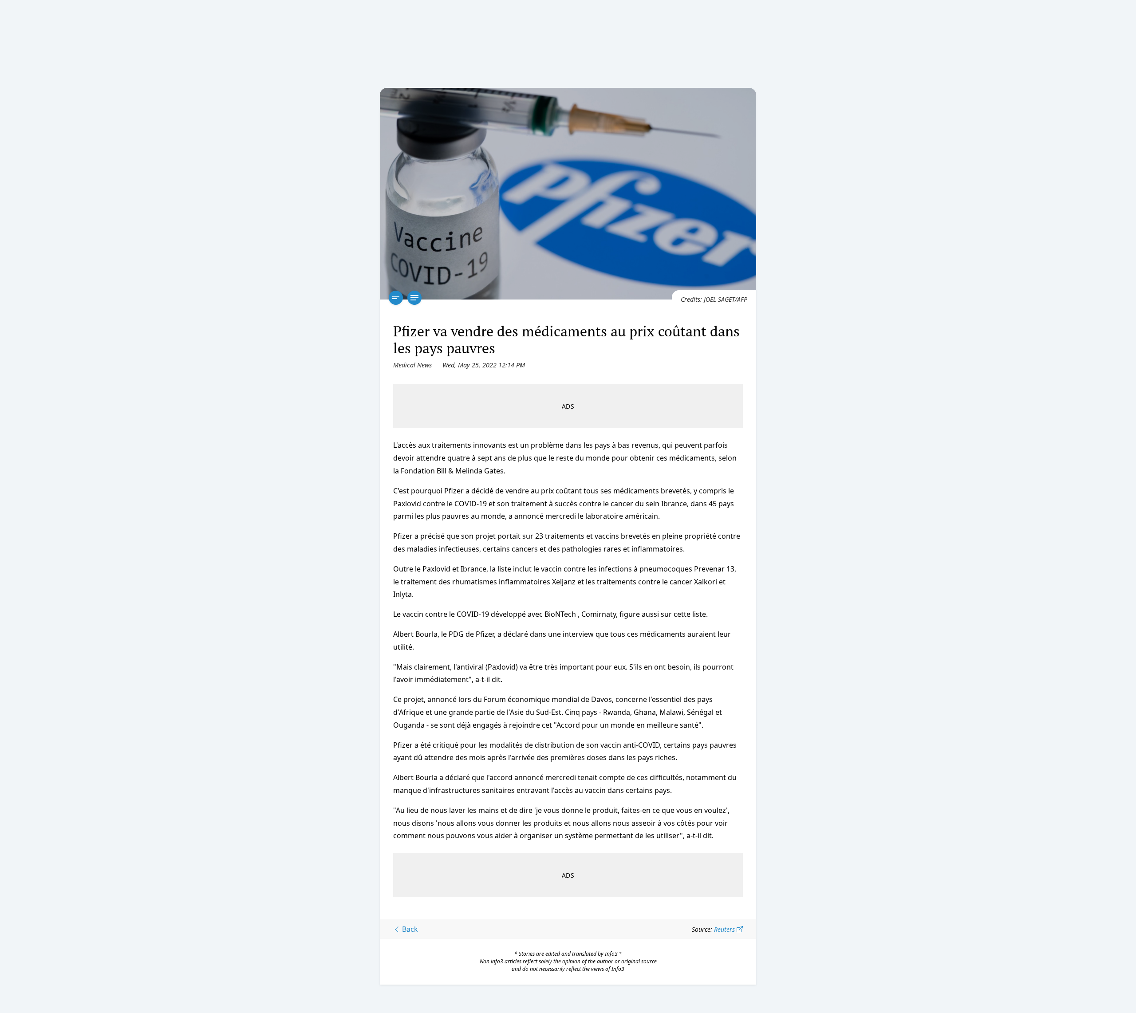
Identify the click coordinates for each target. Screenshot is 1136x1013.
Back (409, 929)
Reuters (725, 929)
